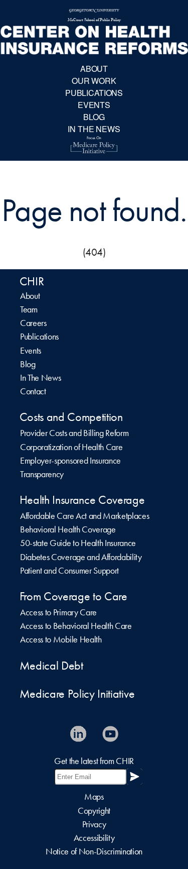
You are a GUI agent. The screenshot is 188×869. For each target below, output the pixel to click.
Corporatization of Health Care (71, 447)
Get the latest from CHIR (94, 761)
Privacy (94, 824)
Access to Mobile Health (61, 639)
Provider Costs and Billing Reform (74, 433)
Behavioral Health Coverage (68, 529)
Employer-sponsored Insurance (70, 460)
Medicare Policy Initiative (77, 694)
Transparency (42, 474)
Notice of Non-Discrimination (94, 851)
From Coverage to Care (73, 596)
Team (29, 309)
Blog (28, 364)
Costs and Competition (71, 417)
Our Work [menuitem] (94, 80)
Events (30, 350)
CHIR (32, 281)
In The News (40, 377)
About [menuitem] (94, 68)
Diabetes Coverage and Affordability (81, 557)
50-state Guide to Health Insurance (78, 543)
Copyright (94, 810)
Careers (33, 323)
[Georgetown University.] (94, 11)
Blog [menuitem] (93, 117)
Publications (39, 336)
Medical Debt (51, 666)
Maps (94, 796)
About (30, 295)
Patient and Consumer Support (69, 570)
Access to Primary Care (58, 612)
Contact (33, 391)
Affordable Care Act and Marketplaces (84, 515)
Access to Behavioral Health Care (76, 625)
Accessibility (94, 837)
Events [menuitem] (94, 105)
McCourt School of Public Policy (94, 20)
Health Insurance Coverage (82, 500)
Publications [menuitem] (94, 92)
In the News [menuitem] (94, 129)
